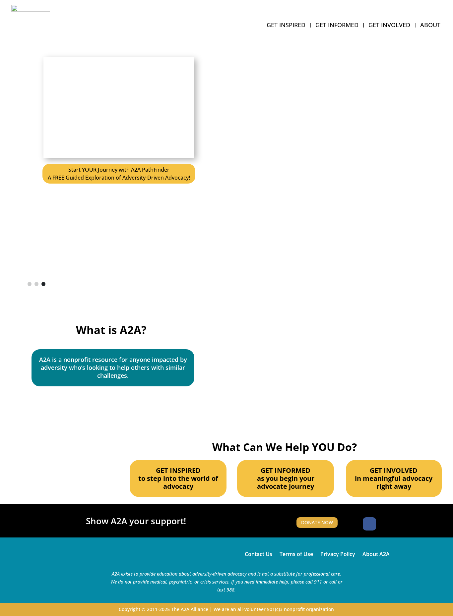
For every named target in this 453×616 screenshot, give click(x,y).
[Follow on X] (385, 524)
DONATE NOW (317, 522)
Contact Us (258, 553)
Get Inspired (286, 26)
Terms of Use (296, 553)
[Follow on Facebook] (369, 524)
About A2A (376, 553)
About (430, 26)
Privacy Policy (337, 553)
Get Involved (389, 26)
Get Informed (336, 26)
